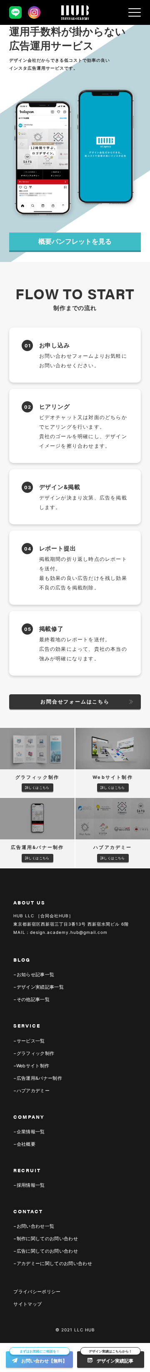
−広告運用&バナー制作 (37, 1078)
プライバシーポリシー (36, 1291)
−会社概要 (24, 1144)
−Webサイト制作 (31, 1066)
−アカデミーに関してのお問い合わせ (52, 1263)
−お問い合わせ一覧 (33, 1226)
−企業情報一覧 (29, 1131)
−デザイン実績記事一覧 (38, 987)
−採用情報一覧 (29, 1185)
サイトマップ (27, 1304)
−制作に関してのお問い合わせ (45, 1238)
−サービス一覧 (29, 1041)
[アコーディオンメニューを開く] (134, 12)
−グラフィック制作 (33, 1053)
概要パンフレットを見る (75, 241)
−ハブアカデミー (31, 1090)
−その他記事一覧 (31, 999)
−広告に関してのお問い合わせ (45, 1251)
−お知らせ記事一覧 (33, 974)
